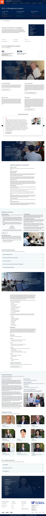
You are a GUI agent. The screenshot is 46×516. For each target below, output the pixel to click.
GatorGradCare (32, 387)
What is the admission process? (8, 254)
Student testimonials (15, 39)
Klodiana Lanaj (4, 439)
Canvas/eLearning (14, 503)
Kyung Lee (18, 439)
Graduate (4, 20)
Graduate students (4, 506)
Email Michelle (31, 34)
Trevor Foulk (19, 425)
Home (2, 20)
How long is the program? (7, 260)
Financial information (15, 41)
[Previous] (2, 125)
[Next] (43, 125)
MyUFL (15, 506)
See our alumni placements (29, 109)
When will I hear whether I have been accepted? (10, 257)
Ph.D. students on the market (7, 467)
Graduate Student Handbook (15, 366)
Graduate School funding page (29, 390)
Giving (22, 506)
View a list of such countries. (30, 191)
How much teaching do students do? (8, 267)
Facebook (36, 512)
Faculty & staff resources (25, 508)
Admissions (26, 39)
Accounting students (4, 503)
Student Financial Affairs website (30, 383)
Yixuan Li (33, 439)
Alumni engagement (24, 503)
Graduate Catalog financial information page (31, 380)
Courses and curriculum (4, 41)
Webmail (15, 508)
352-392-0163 (31, 33)
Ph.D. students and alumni (28, 41)
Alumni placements (6, 471)
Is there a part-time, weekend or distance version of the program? (13, 264)
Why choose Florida (4, 39)
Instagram (32, 512)
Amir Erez (3, 425)
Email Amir (31, 30)
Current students (5, 464)
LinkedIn (40, 512)
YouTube (43, 512)
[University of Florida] (2, 2)
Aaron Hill (33, 425)
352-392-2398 (33, 508)
